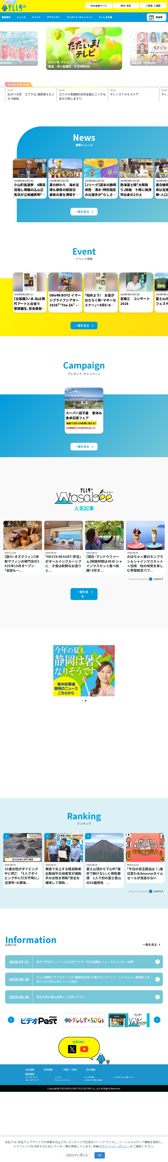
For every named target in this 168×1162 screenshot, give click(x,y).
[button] (82, 701)
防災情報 (90, 1069)
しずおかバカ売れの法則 (93, 1080)
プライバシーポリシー (115, 1146)
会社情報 (29, 1069)
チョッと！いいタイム (62, 1080)
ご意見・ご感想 (153, 5)
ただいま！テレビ (31, 1077)
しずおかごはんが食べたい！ (124, 1077)
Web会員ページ (99, 5)
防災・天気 (126, 5)
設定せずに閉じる (77, 1155)
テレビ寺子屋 (89, 1077)
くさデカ (58, 1077)
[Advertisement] (45, 744)
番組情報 (29, 1074)
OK (100, 1155)
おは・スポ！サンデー (32, 1080)
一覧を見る (150, 945)
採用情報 (48, 1069)
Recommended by (139, 578)
